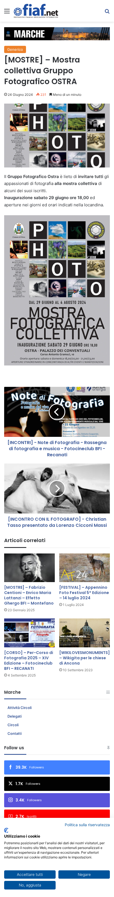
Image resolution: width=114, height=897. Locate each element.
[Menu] (7, 13)
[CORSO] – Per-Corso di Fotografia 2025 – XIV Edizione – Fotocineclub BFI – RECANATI (28, 660)
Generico (15, 49)
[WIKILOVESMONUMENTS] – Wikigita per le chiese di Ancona (84, 658)
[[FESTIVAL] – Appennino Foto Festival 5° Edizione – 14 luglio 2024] (84, 567)
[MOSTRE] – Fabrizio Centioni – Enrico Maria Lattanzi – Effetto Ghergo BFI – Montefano (29, 595)
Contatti (14, 733)
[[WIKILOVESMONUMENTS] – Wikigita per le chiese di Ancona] (84, 632)
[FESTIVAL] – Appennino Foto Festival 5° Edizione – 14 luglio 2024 (84, 593)
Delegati (14, 716)
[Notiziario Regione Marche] (36, 11)
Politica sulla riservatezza (87, 825)
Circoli (13, 725)
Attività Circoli (19, 707)
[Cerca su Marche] (107, 13)
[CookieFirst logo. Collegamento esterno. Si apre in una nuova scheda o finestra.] (6, 830)
